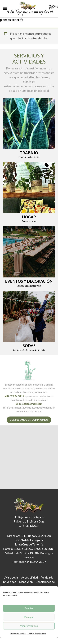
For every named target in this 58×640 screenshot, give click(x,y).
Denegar (29, 617)
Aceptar (29, 608)
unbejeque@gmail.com (29, 403)
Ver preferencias (29, 625)
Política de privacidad (37, 633)
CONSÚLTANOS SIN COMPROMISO (29, 419)
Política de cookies (18, 633)
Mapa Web (26, 581)
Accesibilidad (29, 577)
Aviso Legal (11, 577)
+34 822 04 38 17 (14, 396)
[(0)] (52, 9)
